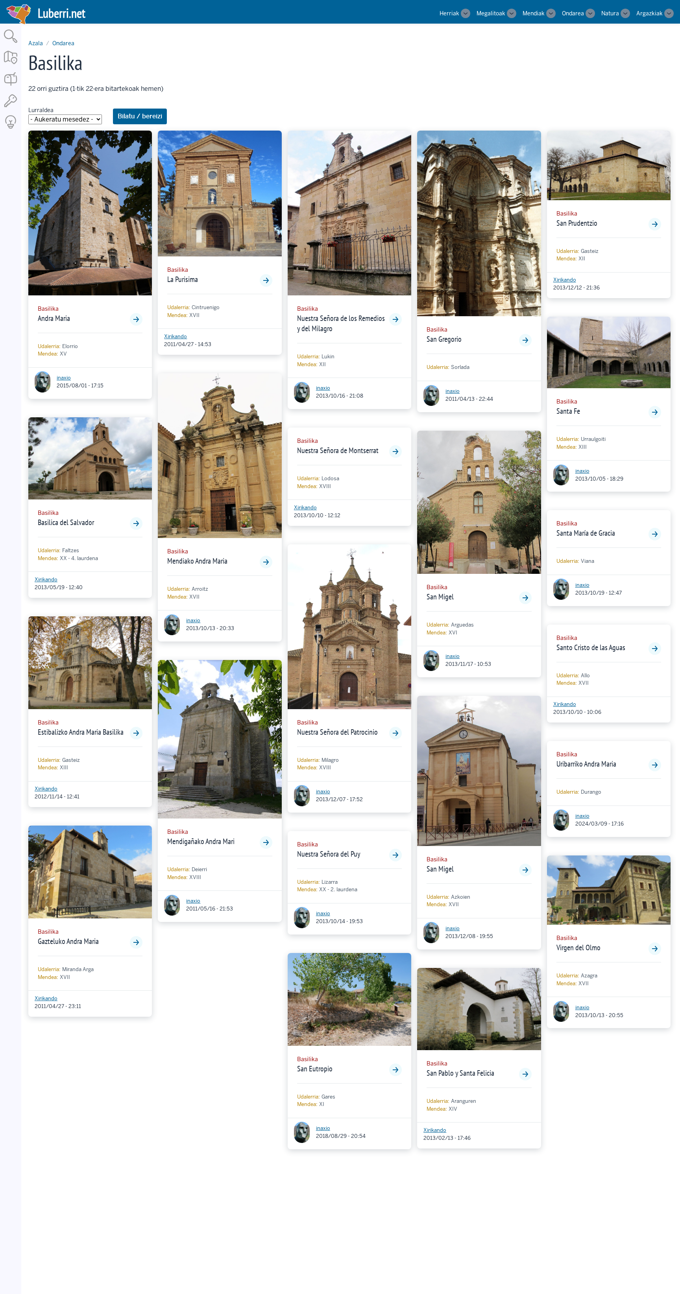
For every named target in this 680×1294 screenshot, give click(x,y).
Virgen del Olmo (578, 947)
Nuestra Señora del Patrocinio (337, 732)
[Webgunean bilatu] (10, 43)
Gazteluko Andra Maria (68, 941)
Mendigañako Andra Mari (201, 841)
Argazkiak (649, 13)
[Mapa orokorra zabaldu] (10, 65)
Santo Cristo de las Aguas (590, 647)
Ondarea (573, 13)
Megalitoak (491, 13)
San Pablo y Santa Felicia (460, 1073)
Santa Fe (568, 411)
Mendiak (534, 13)
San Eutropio (315, 1069)
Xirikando (46, 579)
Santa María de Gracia (585, 533)
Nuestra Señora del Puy (328, 854)
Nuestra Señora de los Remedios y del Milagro (341, 323)
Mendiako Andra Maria (197, 561)
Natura (610, 13)
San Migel (440, 597)
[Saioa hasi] (10, 107)
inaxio (64, 377)
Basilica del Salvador (66, 522)
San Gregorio (444, 339)
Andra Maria (54, 318)
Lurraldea (41, 110)
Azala (35, 43)
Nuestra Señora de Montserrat (338, 450)
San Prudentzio (576, 223)
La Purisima (182, 279)
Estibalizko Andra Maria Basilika (81, 732)
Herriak (449, 13)
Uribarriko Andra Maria (586, 764)
